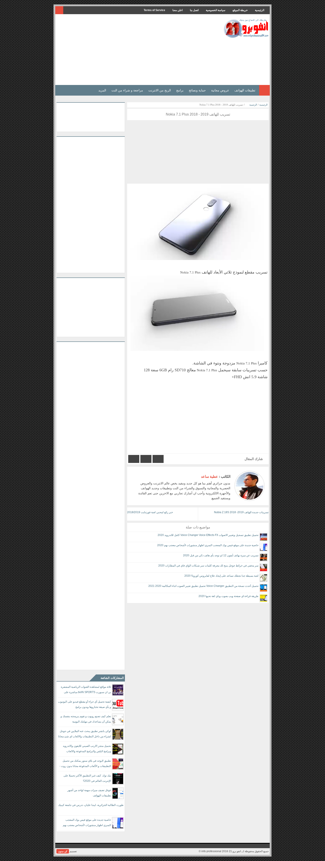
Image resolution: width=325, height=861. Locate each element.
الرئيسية (259, 10)
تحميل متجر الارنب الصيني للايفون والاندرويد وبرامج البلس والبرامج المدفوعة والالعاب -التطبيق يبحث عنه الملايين (87, 749)
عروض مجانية (220, 90)
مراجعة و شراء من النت (127, 90)
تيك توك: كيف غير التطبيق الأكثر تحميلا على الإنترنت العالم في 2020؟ (87, 778)
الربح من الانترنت (159, 90)
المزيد (102, 90)
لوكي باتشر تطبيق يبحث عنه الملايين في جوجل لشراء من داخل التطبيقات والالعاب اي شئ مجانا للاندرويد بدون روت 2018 (84, 735)
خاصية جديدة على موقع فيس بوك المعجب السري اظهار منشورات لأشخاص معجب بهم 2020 (207, 545)
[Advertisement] (136, 50)
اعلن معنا (177, 10)
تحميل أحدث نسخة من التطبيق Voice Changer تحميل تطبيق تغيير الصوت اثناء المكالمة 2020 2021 (203, 585)
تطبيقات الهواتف (244, 90)
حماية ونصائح (197, 90)
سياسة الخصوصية (215, 10)
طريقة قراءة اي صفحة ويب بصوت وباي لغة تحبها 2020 (228, 596)
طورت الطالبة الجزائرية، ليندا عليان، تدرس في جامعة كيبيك (91, 805)
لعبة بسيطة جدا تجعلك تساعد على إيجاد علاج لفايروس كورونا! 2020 (221, 575)
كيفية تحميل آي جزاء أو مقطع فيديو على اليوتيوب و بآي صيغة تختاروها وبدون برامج (84, 704)
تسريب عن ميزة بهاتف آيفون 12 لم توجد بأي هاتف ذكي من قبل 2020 (220, 555)
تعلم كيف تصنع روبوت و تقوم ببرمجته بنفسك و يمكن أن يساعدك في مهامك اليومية (86, 719)
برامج (180, 90)
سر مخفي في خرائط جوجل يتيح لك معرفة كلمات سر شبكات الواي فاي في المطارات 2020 (208, 565)
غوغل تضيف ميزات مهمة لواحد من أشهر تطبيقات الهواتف (89, 793)
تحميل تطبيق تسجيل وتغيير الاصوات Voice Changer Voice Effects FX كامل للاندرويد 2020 (208, 535)
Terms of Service (154, 10)
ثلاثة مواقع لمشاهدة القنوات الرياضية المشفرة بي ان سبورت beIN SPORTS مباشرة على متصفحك (86, 690)
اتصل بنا (194, 10)
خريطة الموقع (240, 10)
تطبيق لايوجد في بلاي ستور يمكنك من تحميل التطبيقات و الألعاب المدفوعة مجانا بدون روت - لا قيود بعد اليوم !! (85, 764)
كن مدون (62, 851)
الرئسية (253, 104)
